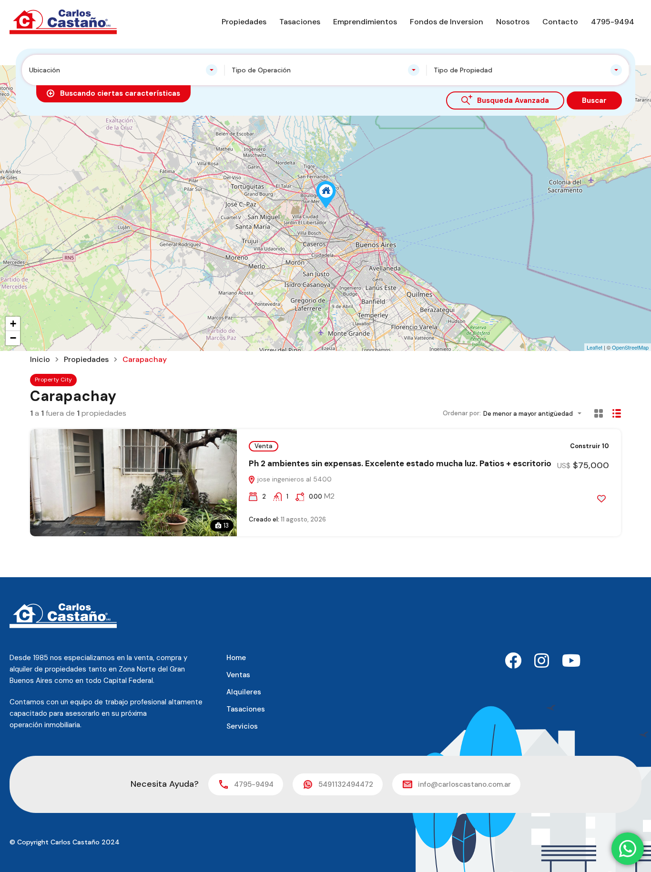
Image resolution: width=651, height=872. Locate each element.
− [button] (13, 338)
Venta (263, 446)
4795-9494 (612, 22)
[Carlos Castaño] (63, 21)
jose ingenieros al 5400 (293, 479)
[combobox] (123, 70)
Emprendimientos (365, 22)
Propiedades (244, 22)
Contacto (560, 22)
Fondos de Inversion (446, 22)
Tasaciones (299, 22)
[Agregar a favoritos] (601, 498)
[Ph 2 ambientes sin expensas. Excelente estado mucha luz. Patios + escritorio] (326, 194)
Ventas (238, 675)
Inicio (40, 359)
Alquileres (243, 692)
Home (236, 657)
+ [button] (13, 324)
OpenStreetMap (630, 347)
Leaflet (594, 347)
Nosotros (512, 22)
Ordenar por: (462, 413)
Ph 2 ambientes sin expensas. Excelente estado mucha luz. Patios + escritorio (400, 463)
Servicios (242, 726)
